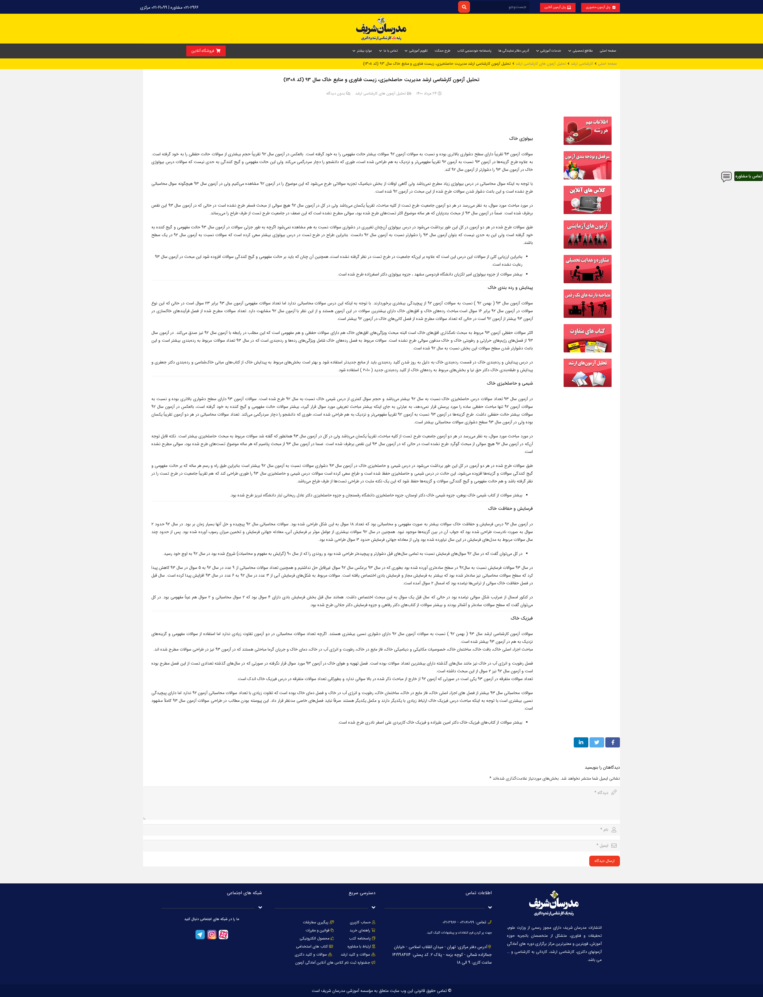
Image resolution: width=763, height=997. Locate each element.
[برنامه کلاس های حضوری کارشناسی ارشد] (588, 213)
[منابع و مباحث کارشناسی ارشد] (588, 178)
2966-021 (449, 922)
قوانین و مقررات (317, 930)
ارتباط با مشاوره (358, 947)
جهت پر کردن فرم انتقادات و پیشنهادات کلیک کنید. (459, 932)
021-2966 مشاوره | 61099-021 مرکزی (169, 7)
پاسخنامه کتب (360, 939)
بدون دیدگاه (335, 94)
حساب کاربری (360, 922)
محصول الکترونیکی (314, 939)
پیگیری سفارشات (315, 922)
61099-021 (467, 922)
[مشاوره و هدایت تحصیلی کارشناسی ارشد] (588, 282)
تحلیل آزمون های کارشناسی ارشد (380, 94)
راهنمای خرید (360, 930)
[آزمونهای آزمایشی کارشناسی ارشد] (588, 247)
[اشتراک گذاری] (612, 742)
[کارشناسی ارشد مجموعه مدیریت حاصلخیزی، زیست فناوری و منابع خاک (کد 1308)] (588, 143)
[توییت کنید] (597, 742)
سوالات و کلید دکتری (311, 955)
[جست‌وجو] (464, 7)
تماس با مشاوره (748, 176)
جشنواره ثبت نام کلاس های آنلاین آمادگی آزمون (332, 963)
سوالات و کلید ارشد (355, 955)
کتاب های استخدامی (312, 947)
